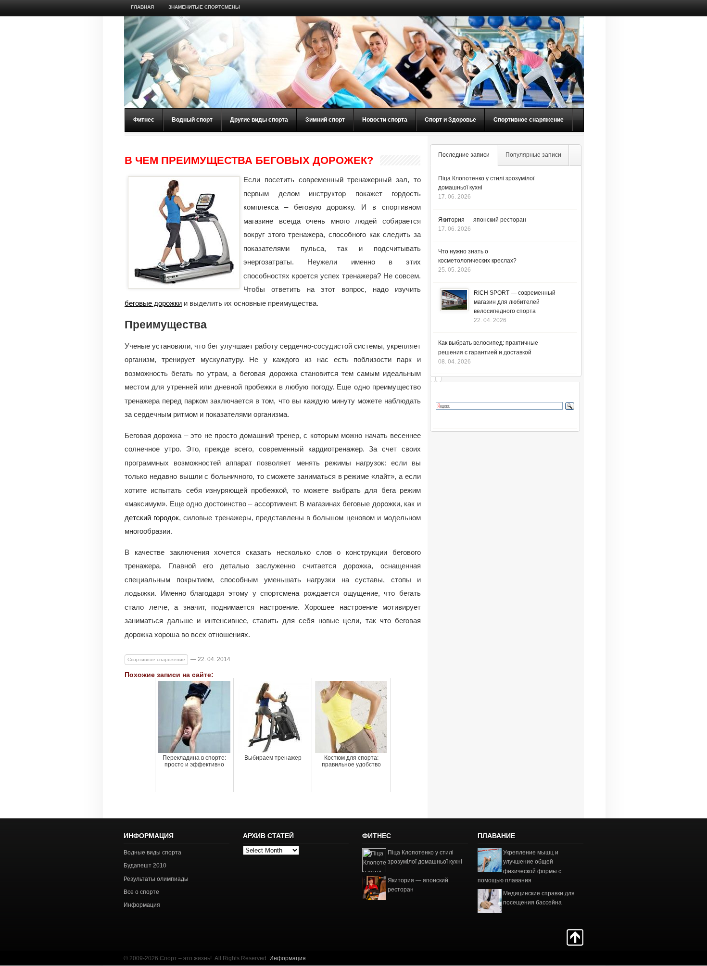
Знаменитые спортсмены (204, 7)
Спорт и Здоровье (450, 119)
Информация (142, 905)
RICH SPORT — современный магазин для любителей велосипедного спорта (515, 301)
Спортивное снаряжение (528, 119)
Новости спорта (384, 119)
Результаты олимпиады (156, 879)
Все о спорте (141, 892)
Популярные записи (533, 154)
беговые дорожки (153, 303)
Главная (142, 7)
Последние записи (464, 154)
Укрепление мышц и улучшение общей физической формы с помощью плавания (519, 866)
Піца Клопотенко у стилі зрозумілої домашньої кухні (425, 857)
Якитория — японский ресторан (482, 219)
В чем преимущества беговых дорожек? (249, 160)
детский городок (152, 518)
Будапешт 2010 (145, 865)
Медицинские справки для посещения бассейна (539, 898)
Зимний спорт (325, 119)
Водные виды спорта (152, 852)
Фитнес (143, 119)
